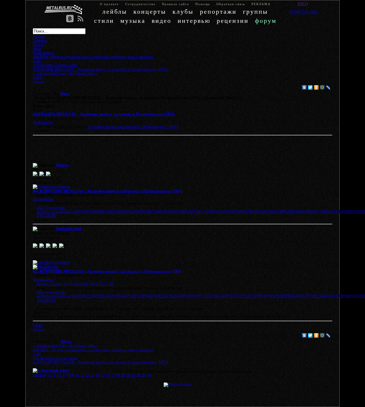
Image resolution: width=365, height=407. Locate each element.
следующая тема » (82, 73)
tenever (62, 165)
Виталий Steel (68, 228)
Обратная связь (230, 4)
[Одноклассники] (316, 87)
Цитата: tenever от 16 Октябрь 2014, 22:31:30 (74, 283)
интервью (194, 20)
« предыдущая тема (49, 73)
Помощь (202, 4)
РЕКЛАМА (261, 4)
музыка (132, 20)
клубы (183, 11)
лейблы (114, 11)
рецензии (233, 20)
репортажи (218, 11)
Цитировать (43, 122)
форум (266, 20)
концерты (149, 11)
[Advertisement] (174, 150)
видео (161, 20)
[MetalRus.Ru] (45, 266)
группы (255, 11)
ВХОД (303, 3)
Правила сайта (175, 4)
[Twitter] (310, 87)
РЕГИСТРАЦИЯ (303, 12)
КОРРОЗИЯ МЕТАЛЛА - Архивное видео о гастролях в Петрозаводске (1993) (104, 114)
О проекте (109, 4)
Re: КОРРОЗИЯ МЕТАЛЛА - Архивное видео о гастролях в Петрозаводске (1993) (107, 191)
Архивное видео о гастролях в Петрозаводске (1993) (133, 126)
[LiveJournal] (328, 87)
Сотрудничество (140, 4)
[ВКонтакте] (304, 87)
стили (104, 20)
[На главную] (63, 10)
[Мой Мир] (322, 87)
